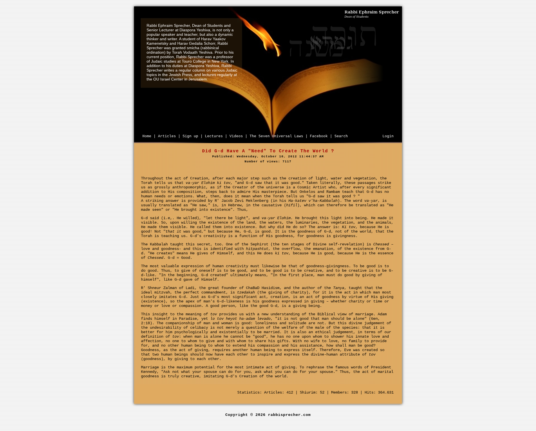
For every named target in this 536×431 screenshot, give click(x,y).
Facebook (319, 136)
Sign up (190, 136)
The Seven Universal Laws (276, 136)
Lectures (214, 136)
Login (388, 136)
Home (146, 136)
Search (341, 136)
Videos (236, 136)
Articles (167, 136)
